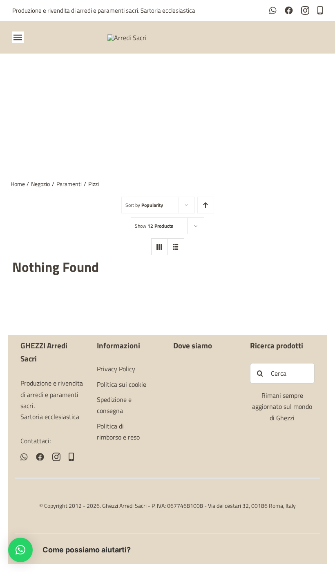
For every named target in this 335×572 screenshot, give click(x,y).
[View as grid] (160, 247)
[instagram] (305, 11)
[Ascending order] (206, 205)
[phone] (320, 11)
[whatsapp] (273, 11)
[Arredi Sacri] (127, 38)
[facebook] (289, 11)
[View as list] (176, 247)
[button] (20, 550)
